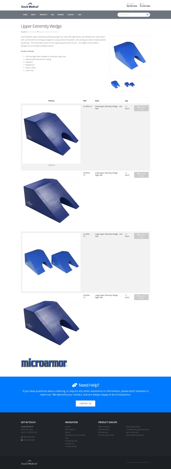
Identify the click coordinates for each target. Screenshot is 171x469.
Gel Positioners (132, 432)
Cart (79, 15)
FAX (142, 4)
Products (43, 15)
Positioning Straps (106, 435)
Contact (70, 15)
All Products (70, 429)
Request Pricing (142, 108)
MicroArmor (32, 32)
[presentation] (109, 55)
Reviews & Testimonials (75, 435)
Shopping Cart (71, 441)
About (33, 15)
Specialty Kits (104, 429)
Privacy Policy (71, 446)
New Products (104, 426)
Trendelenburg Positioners (137, 429)
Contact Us (69, 443)
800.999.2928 (132, 6)
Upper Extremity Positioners (49, 32)
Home (25, 15)
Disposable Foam (133, 426)
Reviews (61, 15)
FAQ (52, 15)
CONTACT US (85, 403)
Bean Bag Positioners (135, 435)
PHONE (131, 4)
